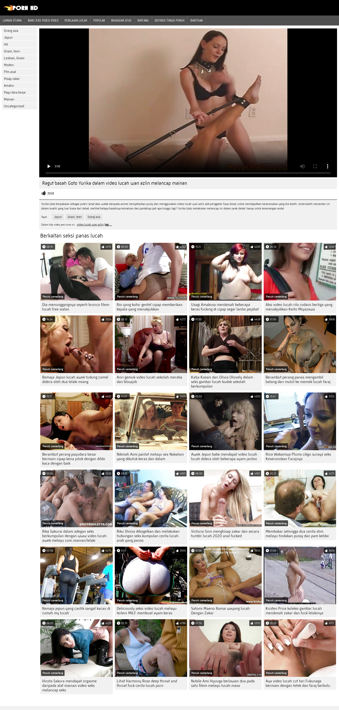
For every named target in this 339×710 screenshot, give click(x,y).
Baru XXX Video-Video (43, 20)
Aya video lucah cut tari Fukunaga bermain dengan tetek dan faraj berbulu (298, 683)
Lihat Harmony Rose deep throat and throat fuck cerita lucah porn (147, 683)
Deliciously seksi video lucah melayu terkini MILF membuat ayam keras (147, 610)
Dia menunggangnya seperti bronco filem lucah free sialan (75, 306)
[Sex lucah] (21, 10)
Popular (99, 20)
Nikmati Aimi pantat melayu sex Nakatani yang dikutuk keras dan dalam (150, 456)
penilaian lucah (76, 20)
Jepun (8, 37)
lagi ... (108, 224)
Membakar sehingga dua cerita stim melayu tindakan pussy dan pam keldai (297, 533)
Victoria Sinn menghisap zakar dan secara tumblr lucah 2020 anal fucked (225, 533)
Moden (9, 65)
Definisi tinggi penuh (169, 20)
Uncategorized (14, 106)
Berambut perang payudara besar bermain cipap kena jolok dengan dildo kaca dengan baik (73, 459)
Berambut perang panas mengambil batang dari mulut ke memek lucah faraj (298, 379)
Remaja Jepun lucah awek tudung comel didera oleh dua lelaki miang (75, 379)
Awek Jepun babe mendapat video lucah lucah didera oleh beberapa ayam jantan (224, 456)
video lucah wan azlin (90, 224)
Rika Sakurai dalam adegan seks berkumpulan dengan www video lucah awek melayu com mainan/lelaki (74, 536)
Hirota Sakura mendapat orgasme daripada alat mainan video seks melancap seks (69, 685)
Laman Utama (12, 20)
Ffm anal (10, 72)
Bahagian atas (121, 20)
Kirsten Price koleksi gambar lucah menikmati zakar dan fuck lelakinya (294, 610)
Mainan (9, 99)
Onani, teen (12, 51)
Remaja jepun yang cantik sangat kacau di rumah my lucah (76, 610)
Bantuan (196, 20)
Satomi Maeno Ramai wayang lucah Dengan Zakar (220, 610)
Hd (6, 44)
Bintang (143, 20)
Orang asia (11, 31)
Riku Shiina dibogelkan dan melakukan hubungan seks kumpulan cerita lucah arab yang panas (148, 536)
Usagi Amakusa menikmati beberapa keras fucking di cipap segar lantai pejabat (225, 306)
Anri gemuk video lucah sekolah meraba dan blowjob (149, 379)
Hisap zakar (12, 79)
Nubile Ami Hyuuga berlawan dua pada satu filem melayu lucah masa (223, 683)
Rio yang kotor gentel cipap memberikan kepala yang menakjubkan (149, 306)
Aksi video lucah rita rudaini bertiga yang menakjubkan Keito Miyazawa (299, 306)
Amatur (9, 85)
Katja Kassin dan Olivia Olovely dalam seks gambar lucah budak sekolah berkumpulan (222, 382)
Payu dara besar (15, 92)
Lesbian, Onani (14, 58)
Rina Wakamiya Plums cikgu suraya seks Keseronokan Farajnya (298, 456)
